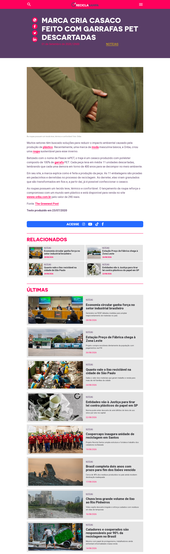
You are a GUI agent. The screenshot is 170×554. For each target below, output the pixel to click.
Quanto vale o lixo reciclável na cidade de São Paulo (60, 269)
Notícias (112, 44)
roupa (36, 151)
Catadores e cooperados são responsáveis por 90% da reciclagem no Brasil (107, 533)
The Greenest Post (47, 203)
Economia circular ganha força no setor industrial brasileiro (62, 252)
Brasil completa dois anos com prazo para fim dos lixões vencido (111, 468)
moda (95, 147)
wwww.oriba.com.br (39, 196)
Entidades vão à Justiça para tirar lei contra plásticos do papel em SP (120, 269)
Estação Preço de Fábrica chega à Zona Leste (111, 339)
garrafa (59, 162)
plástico (48, 147)
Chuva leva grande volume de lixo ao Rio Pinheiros (110, 500)
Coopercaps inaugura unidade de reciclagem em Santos (110, 435)
